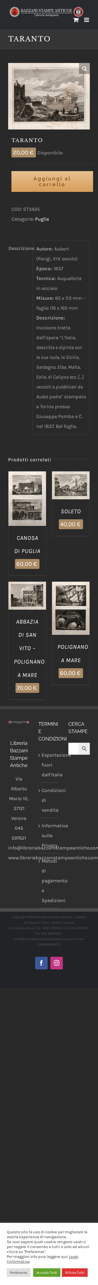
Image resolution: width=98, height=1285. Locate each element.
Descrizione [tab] (18, 248)
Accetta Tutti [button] (46, 1272)
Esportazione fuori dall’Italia (49, 765)
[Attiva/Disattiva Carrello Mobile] (76, 20)
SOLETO (71, 511)
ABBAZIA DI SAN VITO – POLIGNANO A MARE (29, 648)
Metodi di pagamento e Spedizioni (49, 880)
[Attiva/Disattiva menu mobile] (87, 20)
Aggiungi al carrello (52, 181)
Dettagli (27, 506)
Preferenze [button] (18, 1272)
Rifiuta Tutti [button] (74, 1272)
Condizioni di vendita (49, 800)
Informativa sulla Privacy (49, 835)
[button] (84, 68)
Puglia (42, 219)
